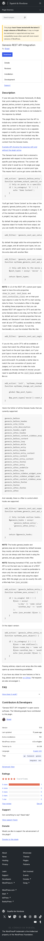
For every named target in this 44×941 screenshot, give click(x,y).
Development (9, 80)
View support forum (10, 820)
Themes (26, 857)
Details (7, 63)
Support (7, 85)
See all (39, 804)
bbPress (6, 898)
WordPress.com (9, 890)
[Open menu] (40, 3)
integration (33, 760)
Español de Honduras (15, 911)
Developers (6, 879)
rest (39, 760)
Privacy (5, 864)
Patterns (26, 864)
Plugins (26, 860)
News (4, 857)
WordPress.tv (8, 883)
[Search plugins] (25, 17)
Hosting (5, 860)
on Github (27, 678)
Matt (5, 894)
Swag (26, 883)
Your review (6, 804)
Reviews (7, 68)
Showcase (27, 853)
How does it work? (9, 694)
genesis (38, 756)
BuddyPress (8, 901)
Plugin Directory (7, 10)
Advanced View (8, 767)
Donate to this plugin (10, 839)
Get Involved (28, 871)
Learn (4, 871)
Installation (8, 74)
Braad (7, 49)
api (25, 756)
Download (7, 54)
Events (26, 875)
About (4, 853)
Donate (27, 879)
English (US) (37, 751)
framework (30, 756)
